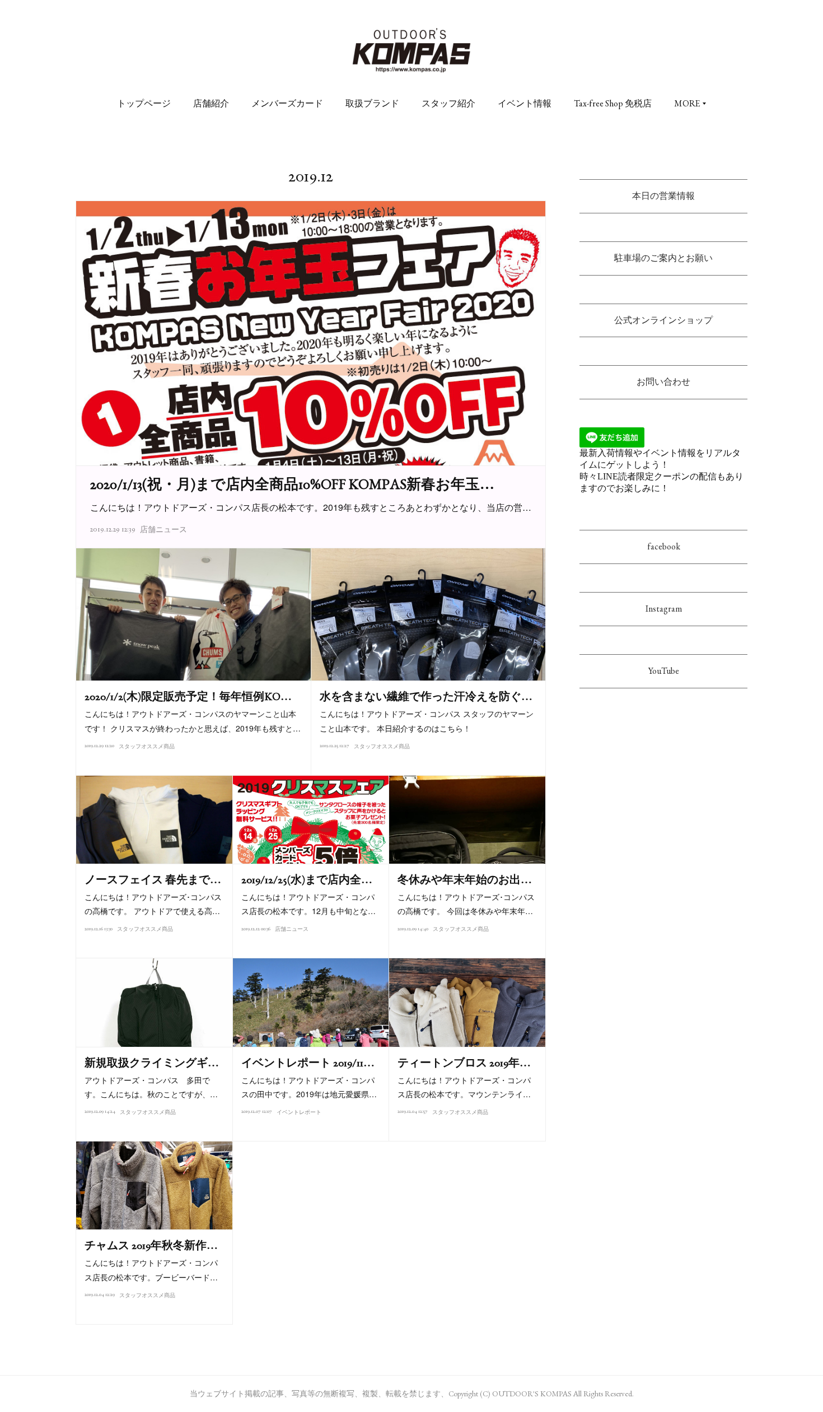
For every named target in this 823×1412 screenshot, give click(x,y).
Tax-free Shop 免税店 (613, 103)
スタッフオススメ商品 (147, 746)
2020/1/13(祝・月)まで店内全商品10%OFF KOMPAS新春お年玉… (292, 483)
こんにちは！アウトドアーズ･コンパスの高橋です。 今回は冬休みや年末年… (466, 903)
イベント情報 (524, 103)
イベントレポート (299, 1112)
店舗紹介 (211, 103)
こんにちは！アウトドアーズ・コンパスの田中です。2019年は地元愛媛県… (309, 1086)
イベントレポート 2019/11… (308, 1062)
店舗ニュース (163, 529)
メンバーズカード (287, 103)
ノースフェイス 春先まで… (153, 879)
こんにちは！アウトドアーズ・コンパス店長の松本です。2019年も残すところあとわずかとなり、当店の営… (310, 507)
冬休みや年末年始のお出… (465, 879)
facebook (663, 546)
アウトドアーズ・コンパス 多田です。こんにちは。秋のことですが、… (151, 1086)
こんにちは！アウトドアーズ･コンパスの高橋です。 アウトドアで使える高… (153, 903)
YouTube (663, 671)
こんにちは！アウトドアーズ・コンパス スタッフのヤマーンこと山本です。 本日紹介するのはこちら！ (427, 720)
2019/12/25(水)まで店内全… (306, 879)
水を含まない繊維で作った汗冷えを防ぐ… (426, 696)
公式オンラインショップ (663, 320)
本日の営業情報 (663, 196)
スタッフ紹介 (448, 103)
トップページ (144, 103)
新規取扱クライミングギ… (152, 1062)
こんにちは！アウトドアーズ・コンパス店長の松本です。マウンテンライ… (464, 1086)
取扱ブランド (372, 103)
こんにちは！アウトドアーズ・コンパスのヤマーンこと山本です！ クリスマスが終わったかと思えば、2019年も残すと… (193, 720)
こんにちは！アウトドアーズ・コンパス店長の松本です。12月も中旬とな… (308, 903)
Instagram (664, 608)
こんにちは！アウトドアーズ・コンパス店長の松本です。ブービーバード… (151, 1269)
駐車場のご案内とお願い (663, 258)
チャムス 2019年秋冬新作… (151, 1245)
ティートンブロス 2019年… (464, 1062)
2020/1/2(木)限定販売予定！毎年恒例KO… (188, 696)
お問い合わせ (663, 382)
